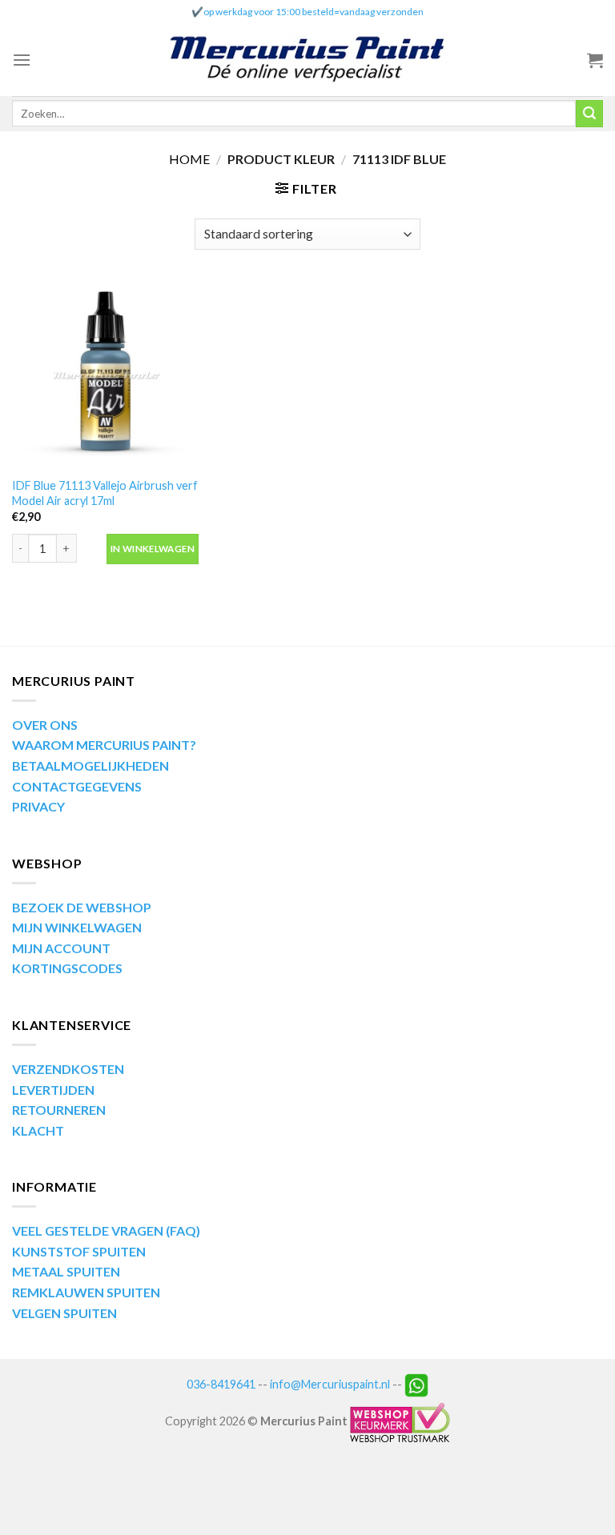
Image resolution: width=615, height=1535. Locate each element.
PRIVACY (38, 806)
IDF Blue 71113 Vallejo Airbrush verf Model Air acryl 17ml (105, 493)
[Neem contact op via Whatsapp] (416, 1383)
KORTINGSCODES (67, 968)
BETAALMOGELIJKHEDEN (90, 765)
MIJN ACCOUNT (61, 948)
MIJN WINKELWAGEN (77, 927)
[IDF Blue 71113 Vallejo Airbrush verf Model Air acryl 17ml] (105, 375)
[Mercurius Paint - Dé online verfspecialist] (307, 60)
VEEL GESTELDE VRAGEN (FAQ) (106, 1230)
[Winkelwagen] (595, 60)
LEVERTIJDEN (53, 1089)
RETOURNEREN (59, 1109)
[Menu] (21, 59)
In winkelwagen (153, 548)
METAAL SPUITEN (66, 1271)
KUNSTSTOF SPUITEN (79, 1251)
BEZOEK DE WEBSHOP (81, 907)
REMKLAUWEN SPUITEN (86, 1292)
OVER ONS (45, 724)
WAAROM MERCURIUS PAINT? (104, 744)
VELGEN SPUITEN (64, 1313)
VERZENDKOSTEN (68, 1068)
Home (189, 158)
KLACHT (38, 1130)
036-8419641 (221, 1383)
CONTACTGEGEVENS (77, 786)
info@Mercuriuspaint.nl (330, 1383)
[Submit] (589, 113)
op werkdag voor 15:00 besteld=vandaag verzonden (313, 12)
